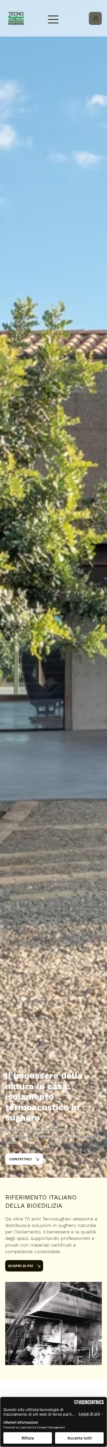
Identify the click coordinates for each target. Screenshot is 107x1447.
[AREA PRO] (95, 18)
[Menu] (53, 19)
